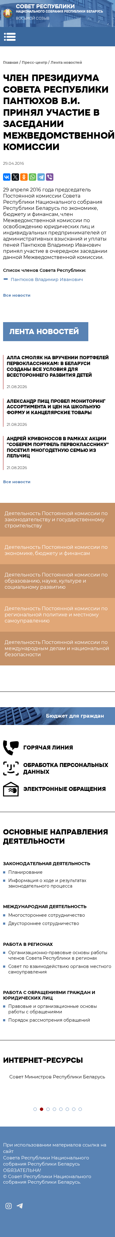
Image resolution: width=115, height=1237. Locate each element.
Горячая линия (48, 747)
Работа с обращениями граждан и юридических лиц (49, 995)
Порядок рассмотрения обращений (49, 1020)
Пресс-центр (34, 62)
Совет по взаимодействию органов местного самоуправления (59, 969)
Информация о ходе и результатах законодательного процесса (47, 883)
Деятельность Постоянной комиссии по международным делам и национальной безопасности (57, 648)
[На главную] (7, 13)
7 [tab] (74, 1109)
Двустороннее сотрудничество (43, 923)
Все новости (16, 295)
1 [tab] (35, 1109)
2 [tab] (42, 1109)
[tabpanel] (57, 1077)
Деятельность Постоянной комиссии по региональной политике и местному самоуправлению (56, 615)
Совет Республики (59, 8)
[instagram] (8, 1206)
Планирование (25, 872)
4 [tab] (54, 1109)
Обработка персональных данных (65, 769)
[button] (9, 36)
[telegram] (19, 1206)
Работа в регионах (28, 944)
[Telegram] (41, 177)
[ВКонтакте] (6, 177)
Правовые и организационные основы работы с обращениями (52, 1009)
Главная (10, 62)
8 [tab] (80, 1109)
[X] (15, 177)
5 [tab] (61, 1109)
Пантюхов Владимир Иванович (47, 279)
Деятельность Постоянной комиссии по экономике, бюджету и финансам (56, 550)
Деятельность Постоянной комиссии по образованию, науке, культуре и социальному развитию (56, 581)
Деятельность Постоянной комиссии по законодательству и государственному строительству (56, 520)
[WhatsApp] (32, 177)
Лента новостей (66, 62)
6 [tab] (67, 1109)
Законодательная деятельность (46, 863)
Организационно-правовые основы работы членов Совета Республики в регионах (57, 955)
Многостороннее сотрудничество (46, 915)
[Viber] (49, 177)
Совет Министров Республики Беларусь (54, 1077)
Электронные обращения (64, 789)
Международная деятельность (44, 906)
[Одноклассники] (24, 177)
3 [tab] (48, 1109)
